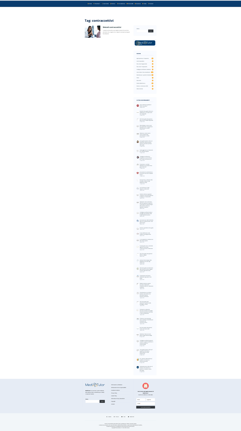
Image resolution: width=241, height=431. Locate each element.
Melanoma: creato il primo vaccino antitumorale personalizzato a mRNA (145, 134)
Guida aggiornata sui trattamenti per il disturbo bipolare (146, 150)
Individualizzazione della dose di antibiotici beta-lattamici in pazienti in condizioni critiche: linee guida (146, 368)
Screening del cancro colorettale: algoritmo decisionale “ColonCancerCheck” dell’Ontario (146, 247)
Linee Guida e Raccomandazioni (143, 72)
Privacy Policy (114, 393)
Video (145, 3)
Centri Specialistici (140, 61)
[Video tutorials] (124, 417)
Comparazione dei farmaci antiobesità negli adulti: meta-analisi (146, 277)
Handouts (138, 3)
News (138, 77)
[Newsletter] (131, 417)
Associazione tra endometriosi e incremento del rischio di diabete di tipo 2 (146, 173)
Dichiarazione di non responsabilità (118, 387)
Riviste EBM (130, 3)
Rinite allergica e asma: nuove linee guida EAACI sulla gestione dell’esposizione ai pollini (146, 127)
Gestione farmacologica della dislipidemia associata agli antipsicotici (146, 261)
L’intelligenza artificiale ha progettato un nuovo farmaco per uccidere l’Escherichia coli (146, 158)
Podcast (151, 3)
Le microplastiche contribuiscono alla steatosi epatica (146, 240)
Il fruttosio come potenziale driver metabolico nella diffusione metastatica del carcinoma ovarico (146, 320)
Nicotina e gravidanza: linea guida (146, 227)
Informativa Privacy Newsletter (118, 398)
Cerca (138, 28)
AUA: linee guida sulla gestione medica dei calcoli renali (146, 328)
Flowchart (97, 3)
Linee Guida (106, 3)
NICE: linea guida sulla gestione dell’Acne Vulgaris (146, 254)
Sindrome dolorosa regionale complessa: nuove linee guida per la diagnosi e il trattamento (146, 195)
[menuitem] (97, 4)
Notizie (113, 3)
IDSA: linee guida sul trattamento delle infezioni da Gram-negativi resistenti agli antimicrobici (146, 269)
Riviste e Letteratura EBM (142, 86)
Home (90, 3)
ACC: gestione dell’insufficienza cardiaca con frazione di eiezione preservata (146, 360)
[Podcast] (116, 417)
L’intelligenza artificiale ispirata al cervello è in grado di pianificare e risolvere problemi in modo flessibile (146, 342)
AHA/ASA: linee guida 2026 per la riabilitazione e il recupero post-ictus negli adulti (146, 112)
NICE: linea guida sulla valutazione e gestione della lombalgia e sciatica (145, 303)
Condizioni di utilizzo (115, 390)
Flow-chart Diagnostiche (142, 64)
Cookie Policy (114, 395)
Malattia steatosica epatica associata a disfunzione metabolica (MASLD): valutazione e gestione (146, 285)
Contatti (113, 404)
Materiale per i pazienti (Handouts (144, 75)
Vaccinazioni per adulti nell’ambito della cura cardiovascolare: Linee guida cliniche (146, 221)
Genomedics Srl (119, 427)
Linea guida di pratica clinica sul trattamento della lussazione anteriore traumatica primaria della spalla (146, 143)
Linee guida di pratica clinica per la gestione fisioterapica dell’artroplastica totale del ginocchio (146, 351)
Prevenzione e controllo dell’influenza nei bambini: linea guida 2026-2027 (146, 166)
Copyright (113, 401)
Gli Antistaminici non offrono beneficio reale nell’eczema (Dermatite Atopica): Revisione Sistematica (145, 294)
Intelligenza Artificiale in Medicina (144, 69)
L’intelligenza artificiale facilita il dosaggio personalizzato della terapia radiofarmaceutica (146, 214)
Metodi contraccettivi (112, 27)
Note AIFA (139, 80)
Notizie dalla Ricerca (141, 83)
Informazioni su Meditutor (116, 384)
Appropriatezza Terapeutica (143, 58)
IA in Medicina (121, 3)
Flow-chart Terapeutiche (142, 66)
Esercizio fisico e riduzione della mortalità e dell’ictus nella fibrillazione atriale (146, 181)
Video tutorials (140, 88)
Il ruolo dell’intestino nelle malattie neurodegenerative (145, 233)
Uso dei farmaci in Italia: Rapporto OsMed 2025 (144, 188)
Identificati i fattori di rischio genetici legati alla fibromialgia (146, 334)
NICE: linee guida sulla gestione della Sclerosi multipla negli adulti (146, 119)
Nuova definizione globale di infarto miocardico (145, 105)
